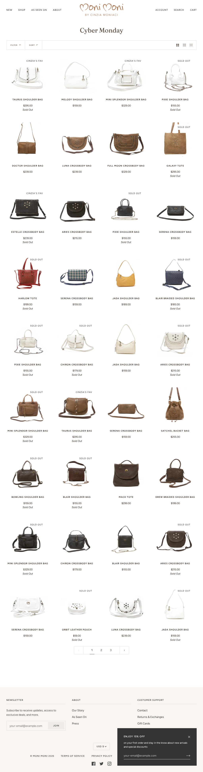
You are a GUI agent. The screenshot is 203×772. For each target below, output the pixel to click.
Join (56, 725)
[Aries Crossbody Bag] (77, 208)
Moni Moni (40, 756)
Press (75, 723)
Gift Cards (143, 723)
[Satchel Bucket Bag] (175, 406)
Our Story (78, 710)
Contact (142, 710)
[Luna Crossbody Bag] (77, 141)
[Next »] (124, 650)
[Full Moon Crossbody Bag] (126, 141)
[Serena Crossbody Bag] (175, 208)
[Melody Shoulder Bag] (77, 75)
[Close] (191, 735)
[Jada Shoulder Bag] (126, 274)
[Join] (185, 755)
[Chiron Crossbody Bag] (77, 539)
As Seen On (79, 716)
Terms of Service (73, 756)
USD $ (100, 746)
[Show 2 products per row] (177, 45)
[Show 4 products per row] (192, 45)
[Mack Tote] (126, 473)
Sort (32, 45)
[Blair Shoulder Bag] (126, 539)
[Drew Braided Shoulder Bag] (175, 473)
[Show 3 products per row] (184, 45)
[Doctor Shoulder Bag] (28, 141)
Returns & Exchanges (150, 716)
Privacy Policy (102, 756)
